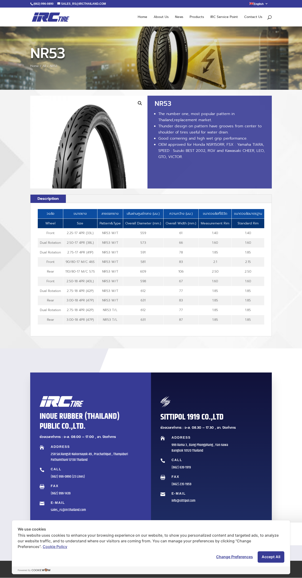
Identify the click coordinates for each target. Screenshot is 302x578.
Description (48, 198)
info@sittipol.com (183, 501)
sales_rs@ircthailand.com (68, 510)
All (44, 66)
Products (197, 17)
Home (142, 17)
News (179, 17)
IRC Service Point (224, 17)
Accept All (271, 556)
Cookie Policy (55, 546)
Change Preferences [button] (234, 556)
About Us (161, 17)
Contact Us (253, 17)
